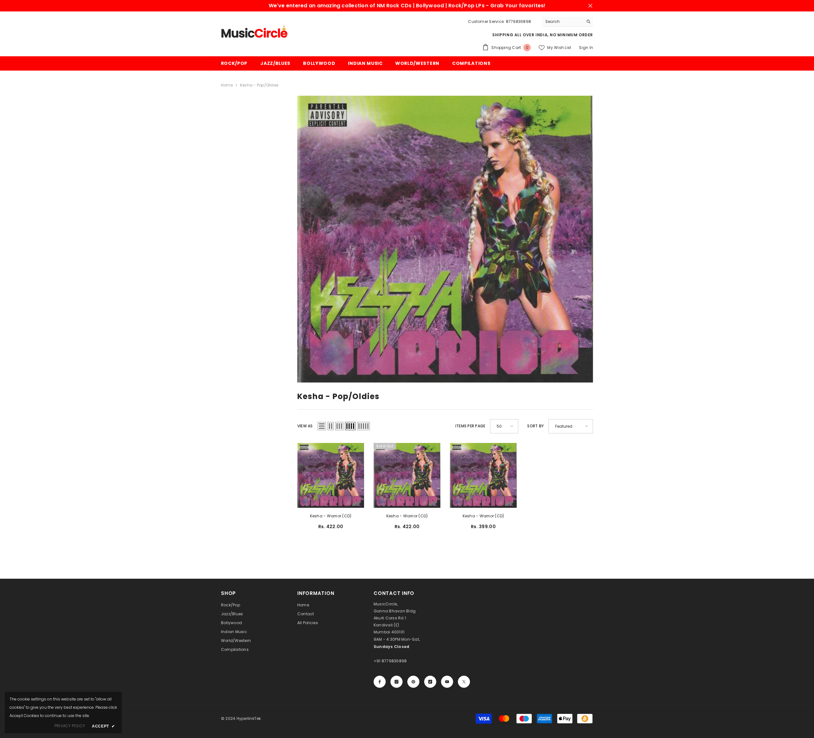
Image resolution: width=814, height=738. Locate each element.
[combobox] (562, 21)
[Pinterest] (413, 682)
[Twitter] (464, 682)
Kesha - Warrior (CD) (331, 516)
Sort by (535, 426)
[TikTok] (430, 682)
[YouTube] (447, 682)
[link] (445, 239)
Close (590, 6)
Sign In (586, 47)
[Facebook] (380, 682)
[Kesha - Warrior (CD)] (330, 475)
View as (305, 426)
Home (227, 85)
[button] (322, 426)
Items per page (470, 426)
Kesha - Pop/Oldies (259, 85)
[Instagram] (396, 682)
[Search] (567, 22)
